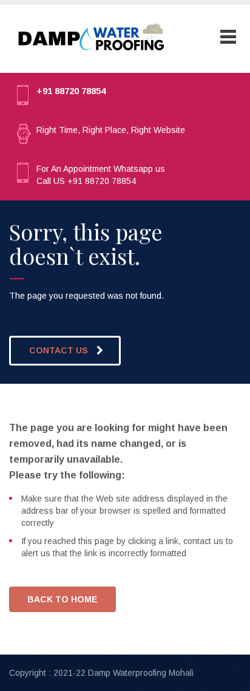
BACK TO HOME (62, 599)
